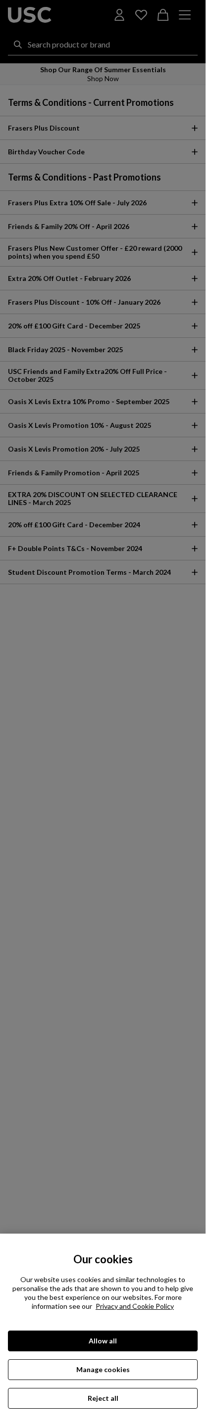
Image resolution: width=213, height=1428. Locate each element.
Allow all (103, 1340)
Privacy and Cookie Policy (135, 1306)
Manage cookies (103, 1369)
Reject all (103, 1398)
